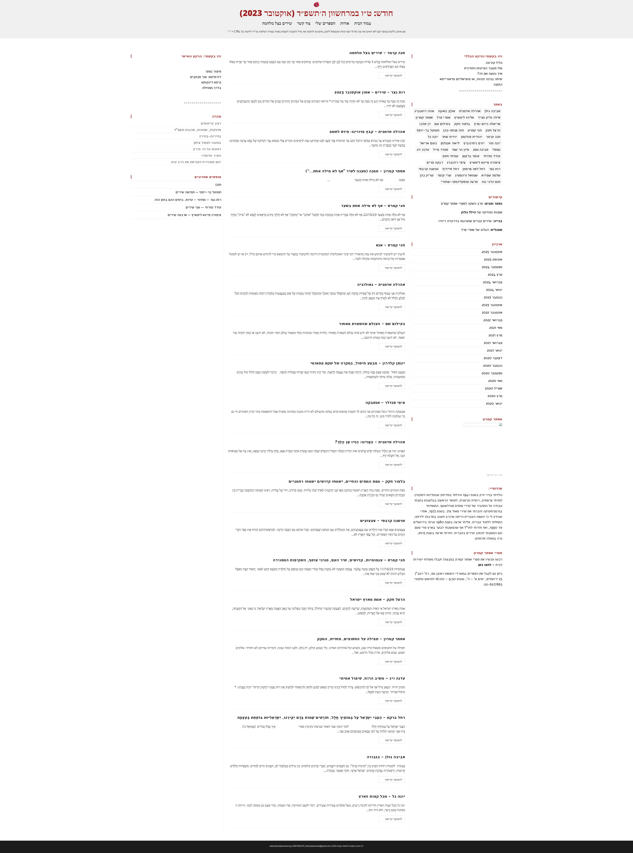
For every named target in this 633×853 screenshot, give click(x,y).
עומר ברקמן (471, 156)
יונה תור (494, 143)
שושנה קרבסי (428, 168)
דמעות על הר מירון (207, 149)
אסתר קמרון (424, 117)
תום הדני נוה (491, 181)
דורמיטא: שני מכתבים (205, 76)
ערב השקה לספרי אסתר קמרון (471, 203)
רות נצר (494, 168)
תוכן (218, 184)
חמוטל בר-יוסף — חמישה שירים (198, 192)
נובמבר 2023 (493, 297)
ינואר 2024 (494, 289)
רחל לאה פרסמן (474, 168)
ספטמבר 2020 (492, 373)
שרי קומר (444, 175)
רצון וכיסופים (211, 123)
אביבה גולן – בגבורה (386, 757)
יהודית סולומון (471, 136)
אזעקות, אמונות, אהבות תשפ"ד (197, 129)
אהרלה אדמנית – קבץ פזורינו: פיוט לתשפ (367, 131)
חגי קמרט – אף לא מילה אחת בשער (373, 205)
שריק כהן (427, 175)
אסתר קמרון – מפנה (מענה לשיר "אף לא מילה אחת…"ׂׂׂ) (355, 171)
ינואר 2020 (494, 403)
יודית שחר (449, 136)
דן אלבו (425, 123)
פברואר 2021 (493, 342)
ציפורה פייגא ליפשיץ (484, 162)
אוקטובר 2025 (492, 251)
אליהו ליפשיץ (464, 117)
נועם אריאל (428, 143)
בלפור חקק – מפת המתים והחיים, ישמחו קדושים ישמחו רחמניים (347, 481)
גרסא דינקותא (211, 82)
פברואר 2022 (492, 320)
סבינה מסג (480, 149)
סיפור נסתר (213, 71)
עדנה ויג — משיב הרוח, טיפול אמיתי (372, 678)
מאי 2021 (495, 327)
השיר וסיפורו (211, 155)
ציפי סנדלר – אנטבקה (385, 402)
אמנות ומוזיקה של (481, 212)
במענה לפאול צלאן (207, 142)
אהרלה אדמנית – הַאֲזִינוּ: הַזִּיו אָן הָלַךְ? (370, 442)
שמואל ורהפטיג (466, 175)
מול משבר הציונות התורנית (483, 68)
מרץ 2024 (495, 274)
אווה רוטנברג (424, 111)
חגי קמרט (475, 130)
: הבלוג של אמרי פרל (481, 229)
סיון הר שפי (460, 149)
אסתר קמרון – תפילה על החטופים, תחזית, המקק (361, 638)
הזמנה (498, 84)
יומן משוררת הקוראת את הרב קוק (196, 161)
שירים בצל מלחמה (277, 23)
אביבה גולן (492, 111)
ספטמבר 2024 (492, 266)
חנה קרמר (493, 136)
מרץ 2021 (495, 335)
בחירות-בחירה (210, 136)
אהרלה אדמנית (470, 111)
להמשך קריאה (390, 74)
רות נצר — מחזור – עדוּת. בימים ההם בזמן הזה (187, 199)
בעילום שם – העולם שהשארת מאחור (372, 323)
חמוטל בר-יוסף (428, 130)
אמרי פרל (443, 117)
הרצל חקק (492, 130)
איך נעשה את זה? (489, 73)
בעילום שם (442, 123)
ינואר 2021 (494, 350)
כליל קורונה (494, 62)
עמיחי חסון (450, 156)
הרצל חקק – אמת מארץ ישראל (377, 599)
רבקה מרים (435, 162)
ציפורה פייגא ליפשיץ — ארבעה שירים (194, 214)
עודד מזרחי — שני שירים (203, 207)
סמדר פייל (440, 149)
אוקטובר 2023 (492, 304)
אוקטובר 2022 (492, 312)
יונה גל (433, 136)
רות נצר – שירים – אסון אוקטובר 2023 (369, 92)
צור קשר (303, 23)
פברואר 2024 (492, 282)
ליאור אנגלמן (450, 143)
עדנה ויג (423, 149)
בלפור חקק (462, 123)
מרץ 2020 (495, 395)
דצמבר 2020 (493, 358)
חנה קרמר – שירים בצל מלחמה (377, 52)
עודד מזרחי (491, 156)
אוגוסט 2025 (493, 259)
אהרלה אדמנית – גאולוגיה (381, 284)
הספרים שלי (325, 23)
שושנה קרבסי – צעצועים (382, 520)
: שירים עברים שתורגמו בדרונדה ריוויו (470, 220)
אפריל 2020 (493, 388)
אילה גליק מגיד (489, 117)
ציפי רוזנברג (456, 162)
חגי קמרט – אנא (390, 245)
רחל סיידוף (450, 168)
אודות (344, 23)
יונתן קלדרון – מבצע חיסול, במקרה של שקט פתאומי (357, 363)
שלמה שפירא (491, 175)
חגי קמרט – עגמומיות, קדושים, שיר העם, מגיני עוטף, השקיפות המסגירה (339, 560)
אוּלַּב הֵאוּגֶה (446, 111)
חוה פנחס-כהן (453, 130)
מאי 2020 (495, 380)
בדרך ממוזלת (211, 87)
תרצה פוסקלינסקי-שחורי (459, 181)
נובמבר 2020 (492, 365)
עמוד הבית (362, 23)
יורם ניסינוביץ (474, 143)
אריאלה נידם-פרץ (487, 123)
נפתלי (496, 149)
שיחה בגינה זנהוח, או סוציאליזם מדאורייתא (471, 79)
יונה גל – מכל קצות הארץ (382, 796)
